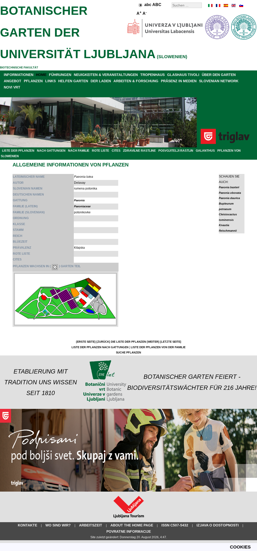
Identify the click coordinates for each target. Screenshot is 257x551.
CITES (116, 150)
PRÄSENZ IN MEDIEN (179, 81)
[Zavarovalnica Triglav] (128, 490)
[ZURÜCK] (103, 341)
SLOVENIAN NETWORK (218, 81)
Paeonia (79, 200)
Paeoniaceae (82, 206)
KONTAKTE (27, 525)
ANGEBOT (12, 81)
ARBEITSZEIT (90, 525)
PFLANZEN (33, 81)
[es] (225, 5)
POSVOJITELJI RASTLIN (175, 150)
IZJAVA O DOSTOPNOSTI (218, 525)
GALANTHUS (205, 150)
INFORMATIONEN (18, 75)
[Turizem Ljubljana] (128, 519)
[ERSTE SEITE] (86, 341)
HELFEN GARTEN (73, 81)
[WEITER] (153, 341)
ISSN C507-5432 (174, 525)
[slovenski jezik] (240, 5)
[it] (210, 5)
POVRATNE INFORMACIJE (128, 531)
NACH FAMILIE (78, 150)
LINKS (50, 81)
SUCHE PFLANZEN (128, 352)
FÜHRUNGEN (60, 75)
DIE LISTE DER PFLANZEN (128, 341)
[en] (233, 5)
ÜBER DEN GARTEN (219, 75)
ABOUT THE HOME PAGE (131, 525)
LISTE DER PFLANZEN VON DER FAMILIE (158, 347)
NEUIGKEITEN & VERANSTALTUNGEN (106, 75)
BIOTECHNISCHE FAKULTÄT (19, 67)
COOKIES (240, 546)
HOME (41, 75)
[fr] (218, 5)
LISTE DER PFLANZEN (18, 150)
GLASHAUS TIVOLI (183, 75)
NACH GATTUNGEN (51, 150)
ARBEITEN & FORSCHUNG (135, 81)
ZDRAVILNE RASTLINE (139, 150)
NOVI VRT (12, 87)
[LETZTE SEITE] (170, 341)
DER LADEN (101, 81)
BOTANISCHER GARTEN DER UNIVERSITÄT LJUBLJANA (78, 32)
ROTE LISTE (100, 150)
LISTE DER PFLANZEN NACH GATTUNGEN (100, 347)
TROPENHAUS (152, 75)
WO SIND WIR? (58, 525)
